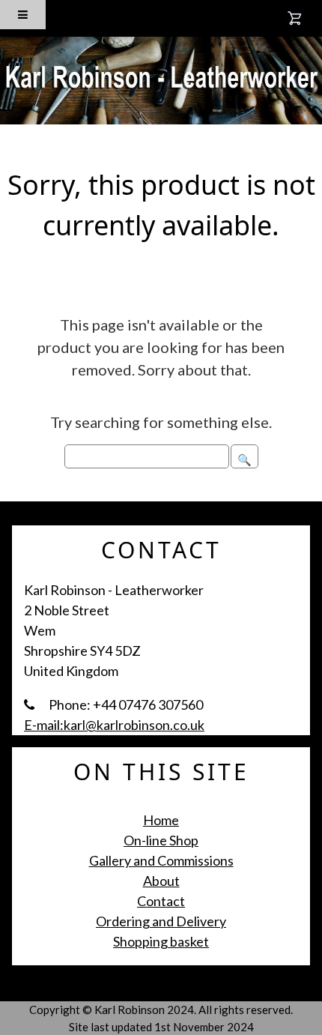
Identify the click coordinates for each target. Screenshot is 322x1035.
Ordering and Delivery (161, 921)
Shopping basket (161, 941)
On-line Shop (161, 840)
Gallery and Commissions (161, 860)
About (161, 880)
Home (161, 820)
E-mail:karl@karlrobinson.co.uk (114, 724)
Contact (161, 901)
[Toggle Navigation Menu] (23, 14)
